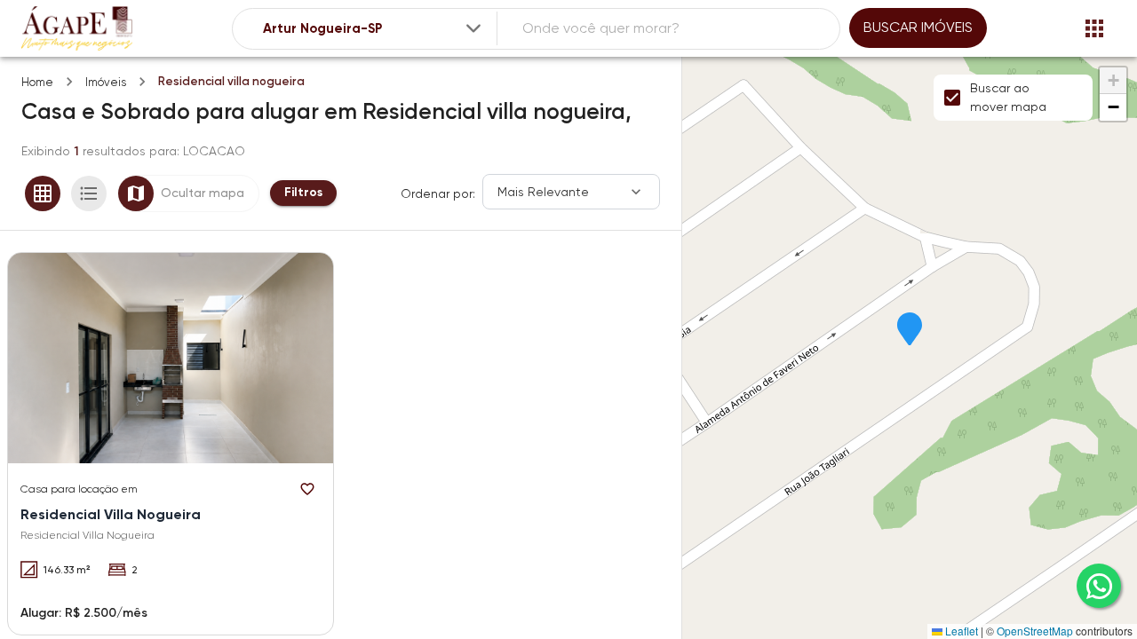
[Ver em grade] (42, 193)
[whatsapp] (1099, 586)
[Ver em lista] (89, 193)
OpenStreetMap (1035, 630)
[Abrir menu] (1094, 28)
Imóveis (105, 82)
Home (37, 82)
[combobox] (373, 29)
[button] (909, 330)
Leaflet (960, 630)
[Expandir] (473, 28)
